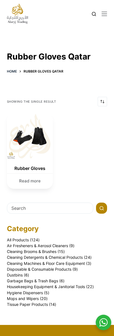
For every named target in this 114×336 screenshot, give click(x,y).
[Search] (94, 14)
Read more (30, 180)
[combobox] (50, 208)
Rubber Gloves (29, 168)
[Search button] (101, 208)
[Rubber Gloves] (30, 136)
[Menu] (104, 14)
